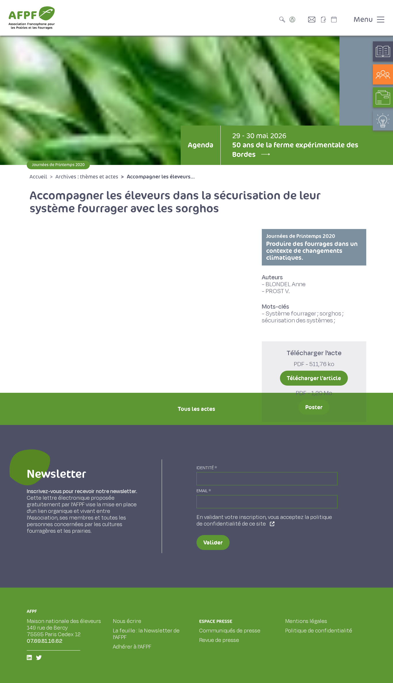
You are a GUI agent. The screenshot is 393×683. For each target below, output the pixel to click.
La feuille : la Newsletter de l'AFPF (146, 634)
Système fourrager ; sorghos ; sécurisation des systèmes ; (303, 317)
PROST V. (278, 291)
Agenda (200, 145)
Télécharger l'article (314, 378)
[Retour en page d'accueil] (32, 18)
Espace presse (215, 621)
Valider (213, 542)
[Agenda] (339, 19)
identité (207, 468)
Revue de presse (219, 640)
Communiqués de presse (229, 630)
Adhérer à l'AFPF (132, 647)
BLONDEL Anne (286, 284)
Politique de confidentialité (318, 630)
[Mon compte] (298, 19)
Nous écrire (127, 621)
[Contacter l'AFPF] (314, 19)
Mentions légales (306, 621)
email (204, 491)
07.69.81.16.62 (44, 641)
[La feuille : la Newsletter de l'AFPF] (325, 19)
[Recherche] (283, 19)
